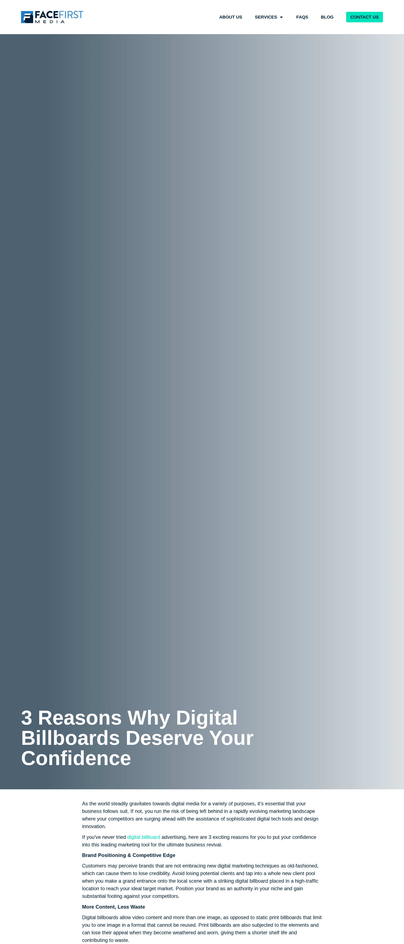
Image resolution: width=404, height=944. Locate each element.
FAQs (302, 17)
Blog (327, 17)
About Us (230, 17)
